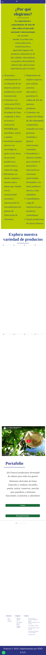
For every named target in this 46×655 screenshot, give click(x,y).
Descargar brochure (22, 516)
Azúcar (18, 620)
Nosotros (9, 619)
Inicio (9, 618)
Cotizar (22, 505)
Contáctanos (10, 621)
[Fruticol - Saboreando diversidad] (23, 1)
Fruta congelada (19, 622)
